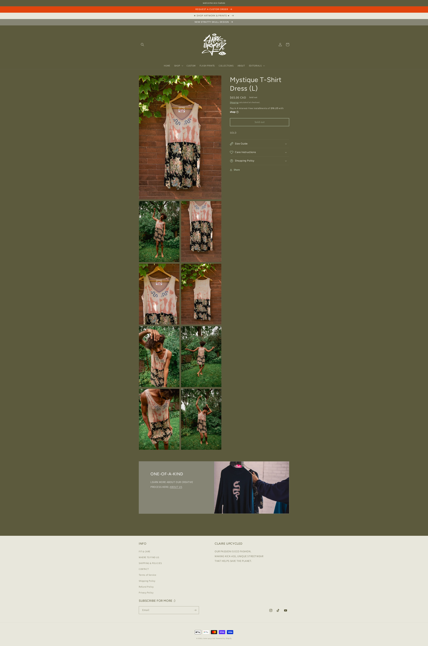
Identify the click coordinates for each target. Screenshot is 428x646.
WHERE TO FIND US (149, 557)
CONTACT (144, 569)
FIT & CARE (144, 551)
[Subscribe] (195, 610)
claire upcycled (209, 638)
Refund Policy (146, 586)
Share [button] (237, 169)
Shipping (234, 102)
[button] (142, 44)
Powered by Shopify (224, 638)
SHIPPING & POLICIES (150, 563)
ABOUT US (176, 487)
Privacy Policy (146, 592)
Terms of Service (147, 574)
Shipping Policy (147, 580)
